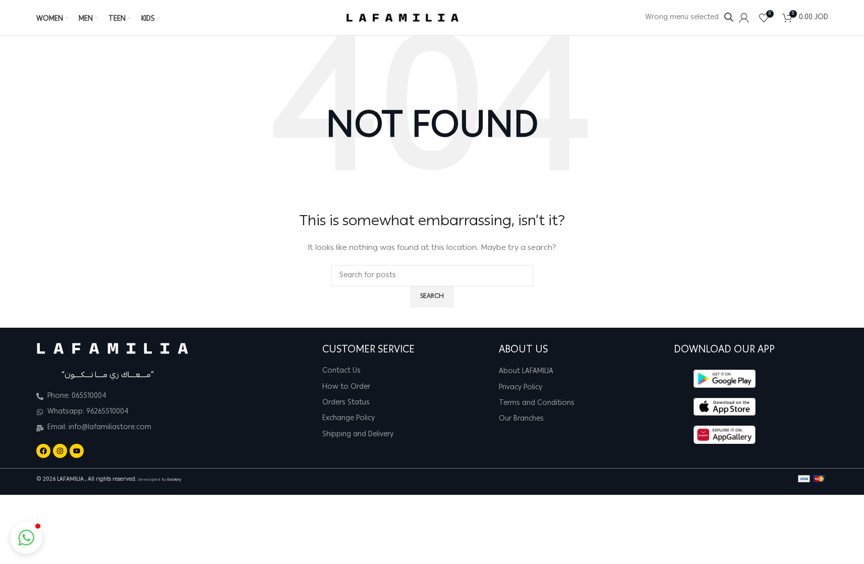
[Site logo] (402, 18)
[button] (26, 538)
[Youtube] (77, 451)
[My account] (744, 18)
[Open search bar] (729, 17)
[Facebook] (43, 451)
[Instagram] (60, 451)
